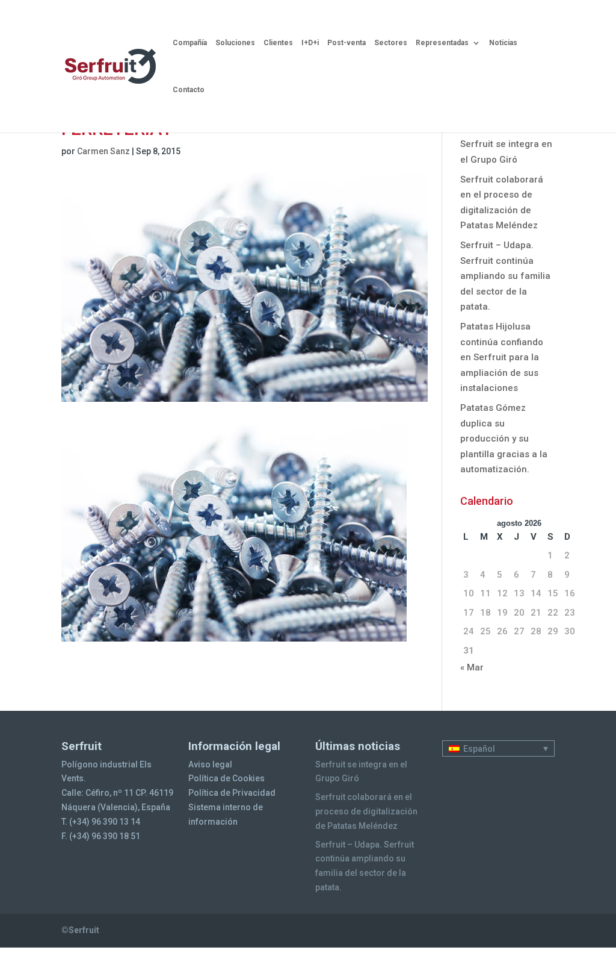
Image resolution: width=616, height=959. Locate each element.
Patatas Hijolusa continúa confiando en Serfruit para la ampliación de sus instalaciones (501, 357)
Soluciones (235, 43)
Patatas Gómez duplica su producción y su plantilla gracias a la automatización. (503, 438)
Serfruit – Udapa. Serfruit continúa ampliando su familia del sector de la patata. (505, 276)
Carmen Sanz (103, 151)
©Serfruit (80, 930)
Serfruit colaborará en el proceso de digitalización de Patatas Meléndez (366, 811)
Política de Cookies (226, 778)
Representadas (442, 43)
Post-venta (346, 43)
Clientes (278, 43)
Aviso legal (210, 764)
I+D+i (310, 43)
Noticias (503, 43)
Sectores (390, 43)
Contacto (189, 90)
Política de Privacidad (232, 793)
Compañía (190, 43)
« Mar (472, 667)
